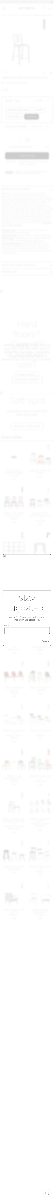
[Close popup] (47, 558)
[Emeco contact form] (47, 1193)
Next (43, 640)
